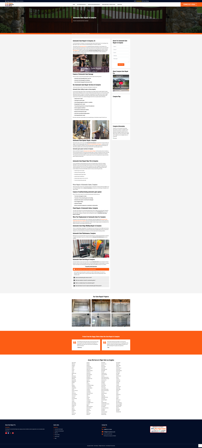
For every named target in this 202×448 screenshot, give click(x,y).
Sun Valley (118, 373)
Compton (76, 33)
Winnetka (117, 410)
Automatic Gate (83, 46)
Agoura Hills (74, 362)
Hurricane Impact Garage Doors (108, 4)
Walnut (117, 398)
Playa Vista (103, 386)
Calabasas (73, 386)
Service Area (57, 436)
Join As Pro (119, 4)
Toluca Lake (118, 381)
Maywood (88, 409)
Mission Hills (88, 413)
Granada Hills (89, 366)
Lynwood (88, 403)
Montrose (103, 365)
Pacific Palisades (104, 374)
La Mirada (88, 389)
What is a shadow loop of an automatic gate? (85, 282)
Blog (55, 438)
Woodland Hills (118, 411)
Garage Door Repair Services (94, 4)
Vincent (117, 397)
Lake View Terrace (90, 393)
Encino (73, 411)
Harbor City (88, 369)
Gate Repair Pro (76, 50)
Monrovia (88, 414)
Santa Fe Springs (104, 411)
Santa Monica (103, 413)
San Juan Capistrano (104, 407)
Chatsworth (74, 393)
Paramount (103, 381)
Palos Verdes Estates (105, 377)
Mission (88, 411)
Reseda (102, 394)
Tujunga (117, 385)
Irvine (87, 382)
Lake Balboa (89, 391)
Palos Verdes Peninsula (105, 378)
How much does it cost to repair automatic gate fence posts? (89, 285)
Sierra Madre (118, 362)
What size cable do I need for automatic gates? (85, 280)
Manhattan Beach (90, 406)
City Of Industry (74, 394)
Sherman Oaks (103, 414)
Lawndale (88, 397)
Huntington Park (89, 378)
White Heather (118, 406)
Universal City (118, 386)
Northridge (103, 370)
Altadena (73, 365)
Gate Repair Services (81, 4)
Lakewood (88, 394)
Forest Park (74, 413)
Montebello (103, 362)
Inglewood (88, 381)
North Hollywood (104, 369)
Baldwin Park (74, 373)
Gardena (88, 362)
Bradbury (73, 382)
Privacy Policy (57, 434)
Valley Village (118, 389)
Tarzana (117, 378)
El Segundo (74, 410)
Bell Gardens (74, 377)
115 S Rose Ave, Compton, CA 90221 (110, 435)
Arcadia (73, 366)
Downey (73, 406)
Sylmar (117, 377)
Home (74, 4)
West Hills (117, 401)
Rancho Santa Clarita (105, 390)
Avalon (73, 370)
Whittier (117, 407)
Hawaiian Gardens (90, 370)
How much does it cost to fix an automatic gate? (86, 269)
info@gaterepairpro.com (10, 1)
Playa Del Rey (103, 385)
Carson (73, 389)
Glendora (88, 365)
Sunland (117, 374)
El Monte (73, 409)
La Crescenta (89, 386)
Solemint (117, 366)
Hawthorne (88, 373)
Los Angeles (89, 401)
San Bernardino (104, 402)
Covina (73, 399)
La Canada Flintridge (90, 385)
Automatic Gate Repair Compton (84, 33)
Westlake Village (119, 405)
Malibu (88, 405)
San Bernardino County (105, 403)
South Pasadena (119, 370)
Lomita (88, 398)
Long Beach (89, 399)
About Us (56, 432)
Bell (72, 374)
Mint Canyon (89, 410)
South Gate (118, 369)
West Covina (118, 399)
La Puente (88, 390)
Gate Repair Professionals (110, 445)
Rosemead (103, 398)
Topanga (117, 382)
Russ (102, 401)
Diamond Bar (74, 403)
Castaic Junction (75, 390)
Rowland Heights (104, 399)
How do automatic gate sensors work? (84, 277)
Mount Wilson (103, 366)
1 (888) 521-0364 (189, 4)
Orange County (103, 373)
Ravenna (102, 391)
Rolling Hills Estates (104, 397)
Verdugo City (118, 394)
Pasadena (103, 382)
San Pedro (103, 410)
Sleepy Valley (118, 365)
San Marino (103, 409)
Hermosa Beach (89, 374)
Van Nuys (117, 390)
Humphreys (88, 377)
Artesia (73, 369)
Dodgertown (74, 405)
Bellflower (73, 378)
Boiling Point (74, 381)
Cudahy (73, 401)
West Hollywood (119, 402)
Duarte (73, 407)
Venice (117, 391)
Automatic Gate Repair (59, 429)
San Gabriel (103, 406)
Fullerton (73, 414)
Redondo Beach (104, 393)
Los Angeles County (90, 402)
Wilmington (118, 409)
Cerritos (73, 391)
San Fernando (103, 405)
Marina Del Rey (89, 407)
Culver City (74, 402)
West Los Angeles (119, 403)
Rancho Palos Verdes (104, 389)
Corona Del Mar (74, 398)
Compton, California (20, 1)
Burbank (73, 385)
